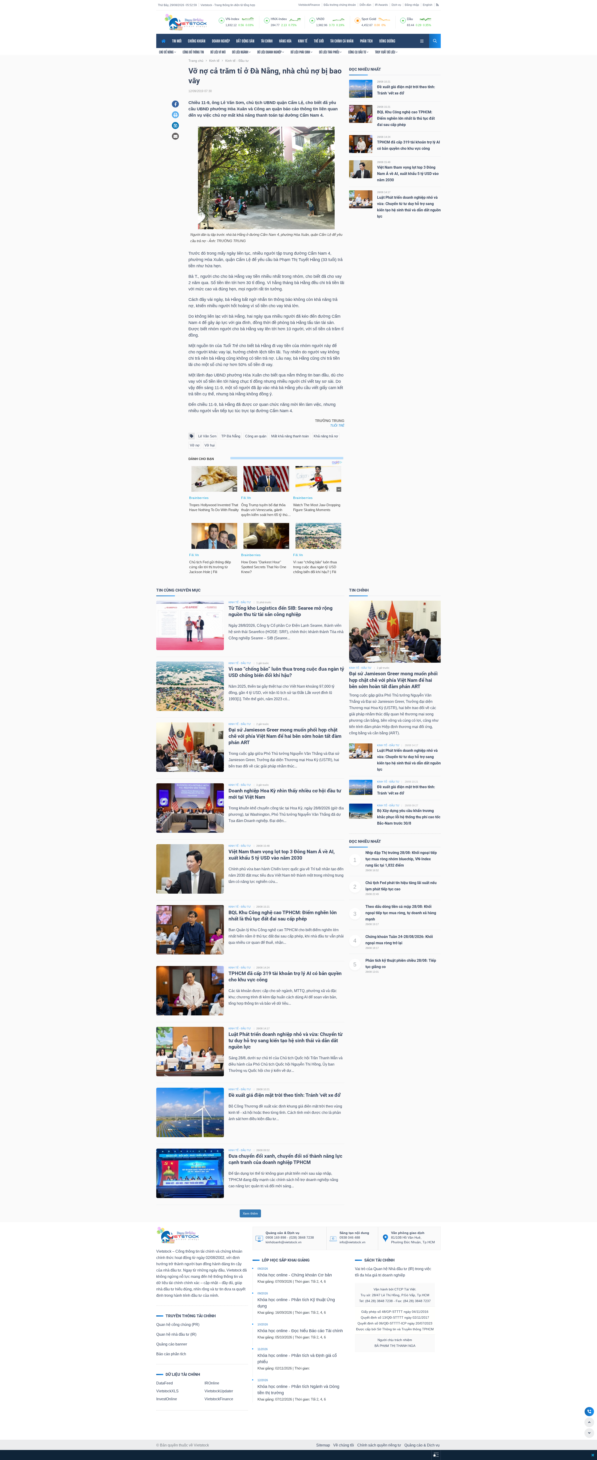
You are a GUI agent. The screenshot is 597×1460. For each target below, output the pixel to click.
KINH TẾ (302, 41)
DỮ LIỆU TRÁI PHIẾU (329, 52)
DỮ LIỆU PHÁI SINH (301, 52)
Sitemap (323, 1445)
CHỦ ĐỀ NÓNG (166, 52)
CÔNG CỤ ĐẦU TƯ (357, 52)
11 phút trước (263, 602)
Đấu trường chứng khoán (340, 5)
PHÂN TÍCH (366, 41)
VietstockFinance (309, 5)
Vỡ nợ (195, 445)
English (427, 5)
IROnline (212, 1383)
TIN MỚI (176, 41)
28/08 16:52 (372, 870)
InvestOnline (166, 1399)
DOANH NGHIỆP (221, 41)
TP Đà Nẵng (230, 436)
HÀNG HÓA (285, 41)
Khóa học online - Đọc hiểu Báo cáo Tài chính (300, 1330)
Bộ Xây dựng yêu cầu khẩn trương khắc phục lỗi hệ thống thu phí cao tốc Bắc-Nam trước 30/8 (408, 817)
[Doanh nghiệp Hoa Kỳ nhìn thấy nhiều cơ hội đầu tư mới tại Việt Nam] (190, 808)
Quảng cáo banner (171, 1344)
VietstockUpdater (219, 1391)
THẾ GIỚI (319, 41)
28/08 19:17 (372, 924)
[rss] (437, 4)
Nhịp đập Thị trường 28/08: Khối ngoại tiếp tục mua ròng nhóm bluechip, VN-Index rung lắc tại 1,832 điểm (401, 859)
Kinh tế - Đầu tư (360, 667)
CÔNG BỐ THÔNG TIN (193, 52)
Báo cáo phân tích (171, 1354)
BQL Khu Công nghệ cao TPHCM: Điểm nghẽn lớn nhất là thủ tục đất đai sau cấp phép (406, 118)
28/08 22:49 (372, 894)
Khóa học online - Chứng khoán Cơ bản (294, 1275)
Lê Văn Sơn (207, 436)
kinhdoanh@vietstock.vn (284, 1242)
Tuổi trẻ (337, 425)
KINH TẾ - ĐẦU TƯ (240, 602)
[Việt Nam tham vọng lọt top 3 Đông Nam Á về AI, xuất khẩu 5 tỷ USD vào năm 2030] (360, 169)
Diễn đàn (365, 5)
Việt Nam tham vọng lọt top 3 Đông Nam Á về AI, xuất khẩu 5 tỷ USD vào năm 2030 (408, 173)
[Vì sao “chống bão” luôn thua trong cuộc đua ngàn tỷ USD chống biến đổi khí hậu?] (190, 686)
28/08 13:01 (372, 971)
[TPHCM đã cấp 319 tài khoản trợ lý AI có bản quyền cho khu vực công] (360, 144)
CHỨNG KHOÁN (196, 41)
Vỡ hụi (210, 445)
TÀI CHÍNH (267, 41)
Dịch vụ (396, 5)
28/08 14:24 (383, 137)
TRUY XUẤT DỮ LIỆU (385, 52)
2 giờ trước (262, 724)
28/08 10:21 (383, 81)
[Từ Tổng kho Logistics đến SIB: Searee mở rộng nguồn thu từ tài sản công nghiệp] (190, 625)
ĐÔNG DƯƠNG (387, 41)
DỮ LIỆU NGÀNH (240, 52)
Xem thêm (250, 1213)
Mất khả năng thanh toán (290, 436)
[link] (422, 40)
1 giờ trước (262, 663)
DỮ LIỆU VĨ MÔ (218, 52)
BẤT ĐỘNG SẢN (245, 41)
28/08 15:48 (383, 162)
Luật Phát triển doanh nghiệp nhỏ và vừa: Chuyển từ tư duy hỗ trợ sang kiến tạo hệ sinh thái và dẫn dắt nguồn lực (286, 1040)
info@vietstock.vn (352, 1242)
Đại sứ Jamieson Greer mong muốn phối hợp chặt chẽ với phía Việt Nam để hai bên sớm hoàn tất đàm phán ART (285, 736)
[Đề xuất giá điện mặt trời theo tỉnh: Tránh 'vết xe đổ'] (360, 89)
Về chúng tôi (343, 1445)
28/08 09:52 (263, 1150)
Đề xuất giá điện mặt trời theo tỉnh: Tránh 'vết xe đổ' (285, 1095)
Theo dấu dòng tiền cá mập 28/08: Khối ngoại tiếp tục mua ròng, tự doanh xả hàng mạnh (400, 912)
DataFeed (164, 1383)
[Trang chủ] (177, 1235)
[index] (222, 20)
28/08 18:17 (372, 948)
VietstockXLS (167, 1391)
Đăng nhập (412, 5)
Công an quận (255, 436)
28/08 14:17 (383, 192)
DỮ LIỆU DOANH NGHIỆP (269, 52)
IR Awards (381, 5)
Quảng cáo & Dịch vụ (422, 1445)
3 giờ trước (262, 785)
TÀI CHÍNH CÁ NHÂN (342, 41)
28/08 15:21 (383, 106)
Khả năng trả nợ (326, 436)
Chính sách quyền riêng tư (379, 1445)
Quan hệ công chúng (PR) (177, 1325)
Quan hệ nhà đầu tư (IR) (176, 1334)
